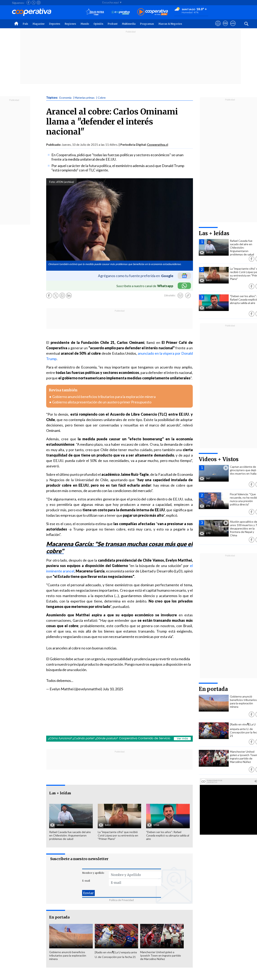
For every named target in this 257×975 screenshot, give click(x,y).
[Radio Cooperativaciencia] (120, 12)
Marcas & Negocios (170, 23)
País (25, 23)
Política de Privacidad (121, 900)
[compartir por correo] (180, 295)
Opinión (98, 23)
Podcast (112, 23)
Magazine (39, 23)
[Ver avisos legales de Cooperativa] (218, 27)
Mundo (85, 23)
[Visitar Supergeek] (233, 27)
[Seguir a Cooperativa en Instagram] (39, 2)
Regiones (70, 23)
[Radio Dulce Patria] (94, 12)
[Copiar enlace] (188, 295)
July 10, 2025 (113, 689)
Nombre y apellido (93, 872)
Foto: (52, 181)
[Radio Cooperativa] (152, 12)
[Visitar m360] (225, 27)
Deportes (54, 23)
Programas (147, 23)
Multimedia (129, 23)
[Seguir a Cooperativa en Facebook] (29, 2)
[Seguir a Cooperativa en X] (34, 2)
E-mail (86, 880)
